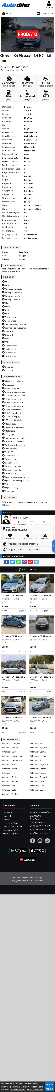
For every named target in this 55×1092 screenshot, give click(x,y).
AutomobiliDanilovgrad (12, 755)
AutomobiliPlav (9, 772)
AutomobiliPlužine (10, 777)
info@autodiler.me (39, 833)
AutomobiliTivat (37, 781)
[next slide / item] (52, 35)
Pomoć (6, 819)
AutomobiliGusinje (38, 755)
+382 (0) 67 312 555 (40, 826)
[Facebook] (32, 841)
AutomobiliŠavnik (38, 789)
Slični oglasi (29, 569)
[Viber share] (24, 562)
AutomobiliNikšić (9, 768)
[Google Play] (18, 851)
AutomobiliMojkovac (39, 764)
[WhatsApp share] (18, 562)
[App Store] (37, 851)
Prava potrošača (11, 830)
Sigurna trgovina (11, 833)
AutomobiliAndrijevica (12, 743)
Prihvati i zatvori (50, 1087)
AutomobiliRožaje (10, 781)
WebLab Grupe (36, 877)
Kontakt (7, 816)
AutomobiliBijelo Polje (40, 747)
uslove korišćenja (17, 1089)
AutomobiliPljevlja (38, 772)
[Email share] (30, 562)
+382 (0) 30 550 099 (40, 829)
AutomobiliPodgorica (39, 777)
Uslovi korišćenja (11, 823)
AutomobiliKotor (9, 764)
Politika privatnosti (12, 826)
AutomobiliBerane (10, 747)
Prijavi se (7, 812)
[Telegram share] (36, 562)
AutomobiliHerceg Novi (12, 760)
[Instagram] (40, 841)
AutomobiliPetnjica (38, 768)
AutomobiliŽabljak (10, 794)
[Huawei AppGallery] (27, 860)
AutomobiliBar (36, 743)
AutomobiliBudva (9, 751)
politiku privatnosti (35, 1089)
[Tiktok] (47, 841)
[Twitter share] (12, 562)
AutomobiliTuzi (8, 785)
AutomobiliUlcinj (37, 785)
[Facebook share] (6, 562)
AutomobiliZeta (9, 789)
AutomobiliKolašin (38, 760)
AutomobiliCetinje (38, 751)
